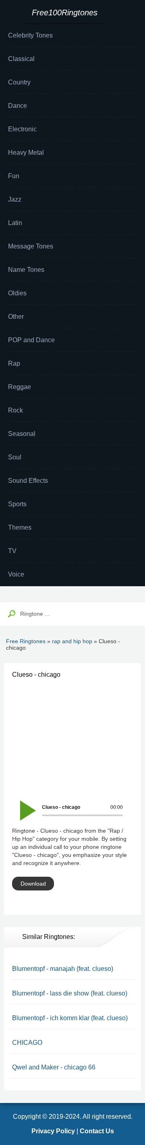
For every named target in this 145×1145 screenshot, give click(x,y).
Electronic (22, 129)
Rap (14, 363)
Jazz (14, 199)
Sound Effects (28, 480)
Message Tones (30, 246)
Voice (16, 574)
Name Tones (26, 269)
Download (33, 883)
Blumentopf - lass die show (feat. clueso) (69, 993)
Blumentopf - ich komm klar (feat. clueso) (70, 1018)
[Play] (23, 805)
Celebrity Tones (30, 35)
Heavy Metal (26, 152)
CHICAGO (27, 1042)
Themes (19, 527)
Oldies (17, 293)
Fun (13, 176)
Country (19, 82)
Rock (15, 410)
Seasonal (21, 433)
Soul (14, 457)
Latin (15, 222)
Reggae (19, 386)
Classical (21, 58)
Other (16, 316)
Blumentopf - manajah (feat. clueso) (62, 968)
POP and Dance (31, 340)
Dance (17, 105)
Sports (17, 504)
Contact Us (97, 1131)
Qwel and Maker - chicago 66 (53, 1067)
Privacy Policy (53, 1131)
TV (12, 550)
